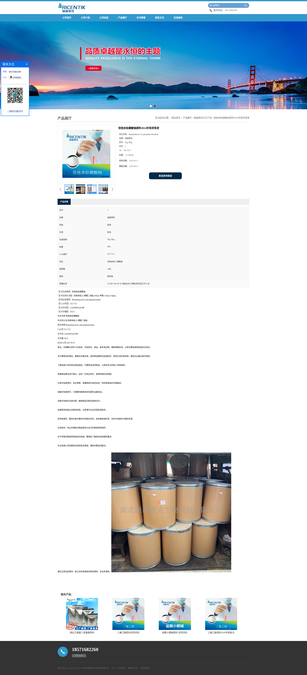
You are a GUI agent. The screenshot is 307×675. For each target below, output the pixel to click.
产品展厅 (122, 17)
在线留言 (178, 17)
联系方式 (159, 17)
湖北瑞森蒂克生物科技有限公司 (95, 668)
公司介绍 (85, 17)
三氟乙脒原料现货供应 (128, 632)
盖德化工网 (132, 668)
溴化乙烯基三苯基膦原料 (82, 632)
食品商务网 (145, 668)
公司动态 (103, 17)
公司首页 (66, 17)
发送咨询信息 (165, 176)
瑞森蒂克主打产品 (203, 118)
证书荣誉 (141, 17)
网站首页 (175, 118)
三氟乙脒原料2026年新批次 (221, 632)
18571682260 (231, 10)
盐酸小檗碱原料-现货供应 (175, 632)
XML (113, 668)
